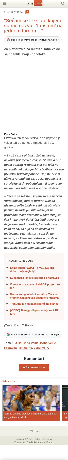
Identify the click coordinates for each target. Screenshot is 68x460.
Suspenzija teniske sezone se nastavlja (34, 277)
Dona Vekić (30, 343)
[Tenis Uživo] (38, 4)
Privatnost (19, 442)
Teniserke (25, 347)
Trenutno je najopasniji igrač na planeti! (34, 303)
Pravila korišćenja (35, 442)
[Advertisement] (34, 95)
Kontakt (50, 442)
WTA (45, 347)
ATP (18, 343)
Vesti (37, 347)
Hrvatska (10, 347)
